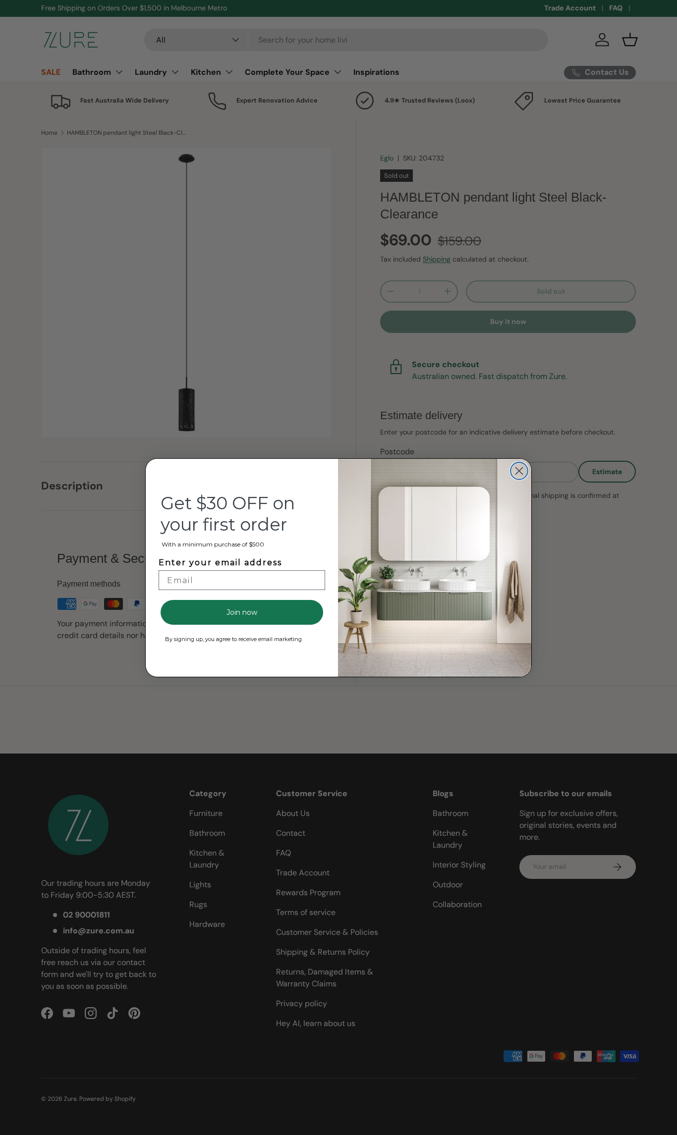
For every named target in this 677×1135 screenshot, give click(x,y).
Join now (241, 612)
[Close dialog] (519, 471)
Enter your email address (220, 562)
